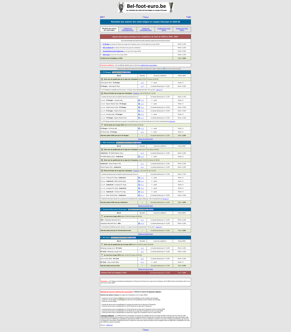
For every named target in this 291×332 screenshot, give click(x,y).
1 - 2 (142, 100)
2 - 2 (142, 258)
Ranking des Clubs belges (182, 29)
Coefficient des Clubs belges (164, 29)
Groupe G (136, 171)
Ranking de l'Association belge (146, 29)
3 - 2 (142, 111)
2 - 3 (142, 248)
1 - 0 (142, 83)
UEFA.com (109, 325)
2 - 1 (142, 132)
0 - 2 (142, 167)
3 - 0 (142, 188)
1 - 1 (142, 118)
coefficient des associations (148, 65)
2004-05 (127, 72)
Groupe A (136, 93)
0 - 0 (142, 220)
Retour (146, 17)
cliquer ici (159, 90)
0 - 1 (142, 107)
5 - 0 (142, 153)
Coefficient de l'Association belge (127, 29)
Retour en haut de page (145, 139)
